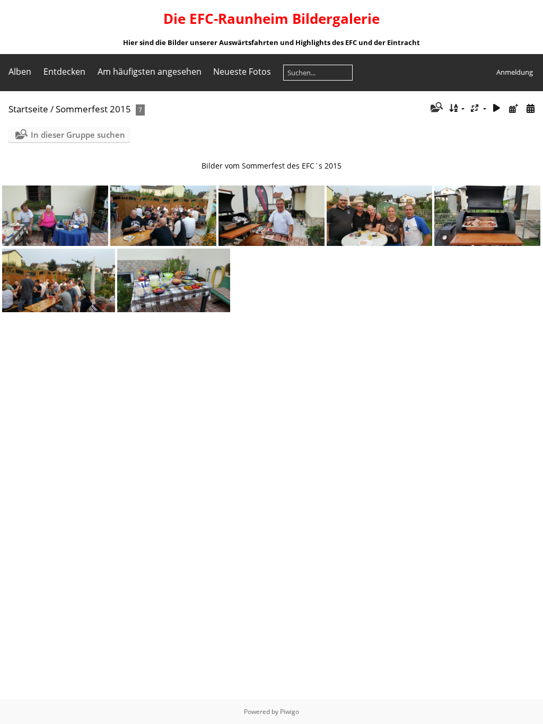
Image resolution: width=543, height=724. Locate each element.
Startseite (28, 109)
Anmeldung (514, 72)
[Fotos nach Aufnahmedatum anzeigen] (530, 108)
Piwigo (289, 711)
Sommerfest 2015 (93, 109)
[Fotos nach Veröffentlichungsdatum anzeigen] (513, 108)
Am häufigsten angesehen (150, 71)
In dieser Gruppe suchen (78, 134)
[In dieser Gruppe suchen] (435, 108)
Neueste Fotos (242, 71)
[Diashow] (497, 108)
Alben (19, 71)
